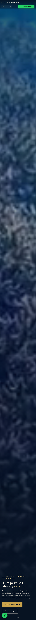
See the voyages (10, 611)
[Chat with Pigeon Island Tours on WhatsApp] (4, 615)
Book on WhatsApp (27, 7)
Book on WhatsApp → (12, 604)
